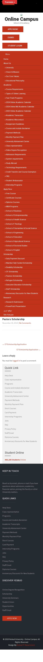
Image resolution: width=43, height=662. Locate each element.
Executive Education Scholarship (18, 285)
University (10, 68)
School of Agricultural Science (18, 241)
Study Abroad (11, 163)
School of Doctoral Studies (16, 246)
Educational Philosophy (15, 81)
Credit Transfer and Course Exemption (21, 172)
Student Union (8, 602)
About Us (7, 63)
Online (15, 459)
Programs (9, 384)
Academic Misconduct (15, 120)
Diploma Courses (13, 202)
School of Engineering (14, 233)
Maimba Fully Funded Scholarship (19, 263)
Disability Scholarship (14, 267)
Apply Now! (13, 29)
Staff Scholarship (13, 289)
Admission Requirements (16, 154)
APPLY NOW (12, 618)
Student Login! (15, 45)
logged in (16, 360)
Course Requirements (14, 89)
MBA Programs (12, 206)
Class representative (14, 146)
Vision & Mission (12, 72)
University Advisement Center (17, 141)
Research (7, 298)
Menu (7, 54)
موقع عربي (8, 310)
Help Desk (9, 375)
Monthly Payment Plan (15, 137)
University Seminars (10, 598)
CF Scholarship (12, 272)
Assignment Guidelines (15, 124)
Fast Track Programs (14, 98)
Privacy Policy (10, 429)
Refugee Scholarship (14, 280)
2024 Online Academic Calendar (18, 102)
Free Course (11, 193)
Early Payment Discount (15, 259)
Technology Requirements (16, 167)
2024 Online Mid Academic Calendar (20, 107)
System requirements (14, 159)
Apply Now (8, 189)
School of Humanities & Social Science (21, 228)
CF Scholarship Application (14, 344)
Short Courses (10, 408)
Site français (8, 315)
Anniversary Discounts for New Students (22, 293)
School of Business (14, 211)
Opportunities (8, 606)
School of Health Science (16, 219)
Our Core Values (12, 76)
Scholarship (8, 254)
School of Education (14, 237)
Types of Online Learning (15, 94)
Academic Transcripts (14, 115)
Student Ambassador (14, 180)
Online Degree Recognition (16, 150)
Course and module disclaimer (18, 128)
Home (6, 59)
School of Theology (14, 224)
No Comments (25, 323)
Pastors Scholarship (14, 276)
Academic (7, 85)
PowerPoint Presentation (16, 306)
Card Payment (10, 412)
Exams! (11, 37)
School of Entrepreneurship (17, 215)
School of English (13, 250)
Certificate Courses (13, 198)
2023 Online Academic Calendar (18, 111)
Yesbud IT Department (26, 645)
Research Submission (14, 302)
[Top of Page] (36, 656)
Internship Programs (14, 185)
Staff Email (9, 433)
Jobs (7, 420)
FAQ (7, 176)
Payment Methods (13, 133)
